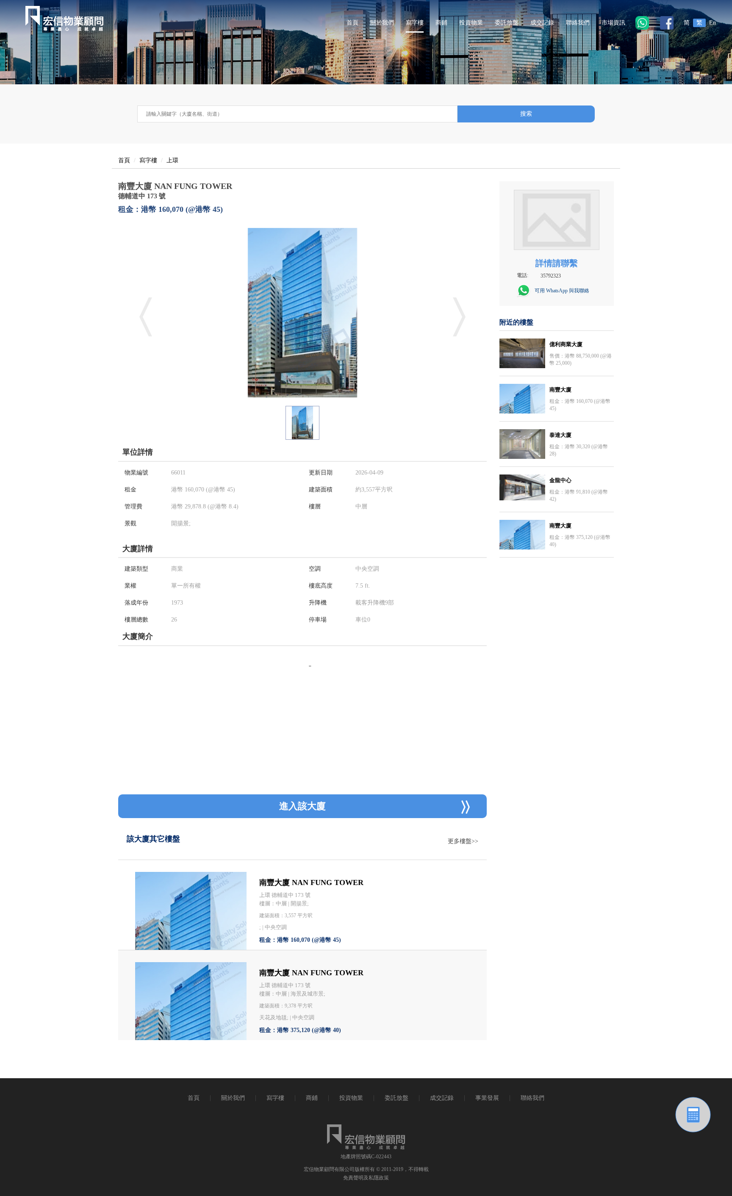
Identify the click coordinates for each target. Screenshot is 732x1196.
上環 (172, 160)
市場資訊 (613, 22)
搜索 (526, 114)
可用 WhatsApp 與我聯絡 (562, 291)
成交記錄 (542, 22)
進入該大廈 (302, 806)
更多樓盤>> (463, 841)
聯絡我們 (578, 22)
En (712, 22)
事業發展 (487, 1098)
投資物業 (471, 22)
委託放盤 (506, 22)
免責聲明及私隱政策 (366, 1178)
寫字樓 (415, 22)
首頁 (352, 22)
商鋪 (441, 22)
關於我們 (382, 22)
